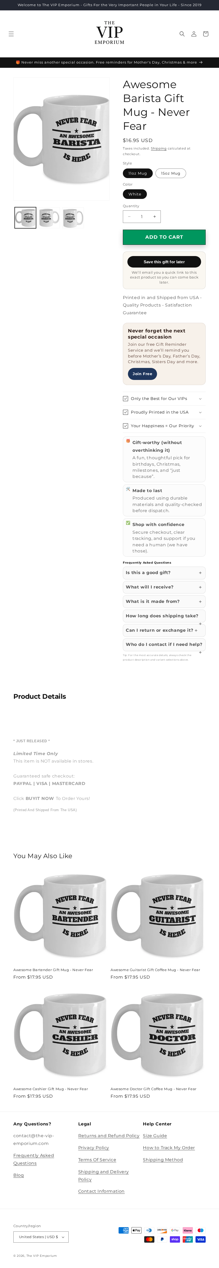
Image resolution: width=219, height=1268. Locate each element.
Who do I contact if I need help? (164, 644)
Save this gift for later (164, 262)
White (134, 194)
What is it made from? (153, 601)
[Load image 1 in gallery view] (25, 218)
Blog (18, 1175)
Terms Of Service (97, 1159)
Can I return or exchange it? (159, 630)
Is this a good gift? (148, 572)
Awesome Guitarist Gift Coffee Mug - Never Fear (155, 970)
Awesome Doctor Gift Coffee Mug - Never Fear (154, 1089)
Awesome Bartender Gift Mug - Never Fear (53, 970)
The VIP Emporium (41, 1256)
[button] (11, 34)
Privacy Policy (93, 1147)
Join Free (142, 373)
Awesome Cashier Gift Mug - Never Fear (50, 1089)
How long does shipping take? (162, 615)
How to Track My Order (169, 1147)
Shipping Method (163, 1159)
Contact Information (101, 1191)
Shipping (159, 148)
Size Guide (155, 1135)
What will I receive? (150, 587)
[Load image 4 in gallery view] (73, 218)
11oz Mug (137, 173)
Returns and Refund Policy (109, 1135)
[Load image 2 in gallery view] (49, 218)
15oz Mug (171, 173)
